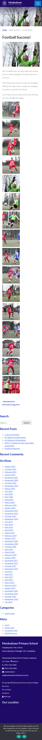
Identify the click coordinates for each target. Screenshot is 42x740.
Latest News (10, 613)
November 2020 (11, 480)
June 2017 (9, 574)
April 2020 (9, 500)
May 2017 (9, 577)
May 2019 (9, 527)
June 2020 (9, 494)
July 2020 (8, 491)
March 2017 (10, 583)
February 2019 (10, 535)
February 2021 (10, 472)
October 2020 (10, 483)
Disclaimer (5, 693)
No (24, 736)
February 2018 (10, 555)
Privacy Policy (6, 690)
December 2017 (11, 560)
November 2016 (11, 594)
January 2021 (10, 475)
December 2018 (11, 541)
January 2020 (10, 508)
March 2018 (10, 552)
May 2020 (9, 497)
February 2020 (10, 505)
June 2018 (9, 549)
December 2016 (11, 591)
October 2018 (10, 547)
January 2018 (10, 558)
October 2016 (10, 596)
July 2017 (8, 571)
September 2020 (11, 486)
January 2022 (10, 466)
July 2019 (8, 522)
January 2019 (10, 538)
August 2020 (10, 488)
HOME (4, 30)
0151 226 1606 (10, 665)
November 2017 (11, 563)
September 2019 (11, 519)
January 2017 (10, 588)
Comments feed (11, 630)
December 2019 (11, 511)
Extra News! (27, 30)
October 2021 (10, 469)
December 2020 (11, 477)
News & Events (14, 30)
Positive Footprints (12, 448)
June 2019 (9, 524)
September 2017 (11, 569)
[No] (39, 731)
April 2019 (9, 530)
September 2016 (11, 599)
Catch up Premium (12, 435)
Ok (19, 736)
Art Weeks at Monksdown (15, 437)
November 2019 (11, 513)
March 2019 (10, 533)
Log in (7, 625)
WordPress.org (11, 633)
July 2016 (8, 602)
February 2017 (10, 585)
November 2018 (11, 544)
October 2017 (10, 566)
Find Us (15, 661)
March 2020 (10, 502)
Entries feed (9, 628)
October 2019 (10, 516)
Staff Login (7, 696)
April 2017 (9, 580)
